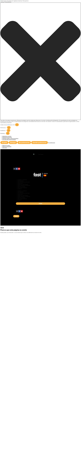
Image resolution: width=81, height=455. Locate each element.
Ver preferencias (24, 142)
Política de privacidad (6, 146)
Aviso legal (4, 147)
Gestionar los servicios (7, 137)
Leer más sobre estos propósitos (9, 139)
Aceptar (4, 142)
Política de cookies (6, 145)
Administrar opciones (6, 136)
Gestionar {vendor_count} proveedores (10, 138)
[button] (40, 61)
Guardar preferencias (39, 142)
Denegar (13, 142)
